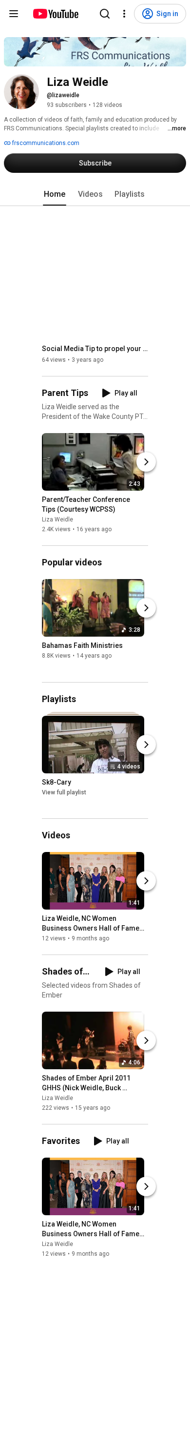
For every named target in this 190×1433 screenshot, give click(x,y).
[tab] (54, 194)
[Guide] (13, 14)
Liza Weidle (57, 519)
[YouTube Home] (55, 13)
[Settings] (124, 14)
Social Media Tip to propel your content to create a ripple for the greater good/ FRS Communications (95, 349)
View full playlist (64, 792)
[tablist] (95, 194)
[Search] (105, 14)
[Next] (146, 462)
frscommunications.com (45, 143)
